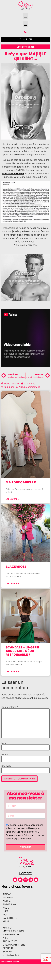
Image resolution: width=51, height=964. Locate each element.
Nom (4, 743)
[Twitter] (20, 879)
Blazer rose (16, 566)
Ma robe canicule (21, 482)
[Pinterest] (30, 879)
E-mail (4, 754)
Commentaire (9, 707)
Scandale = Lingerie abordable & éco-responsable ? (22, 651)
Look (32, 46)
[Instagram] (25, 879)
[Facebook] (15, 879)
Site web (6, 766)
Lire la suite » (12, 499)
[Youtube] (36, 879)
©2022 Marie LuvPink (10, 962)
